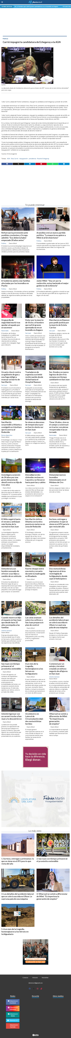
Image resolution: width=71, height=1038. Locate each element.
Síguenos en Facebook (14, 1002)
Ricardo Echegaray (43, 159)
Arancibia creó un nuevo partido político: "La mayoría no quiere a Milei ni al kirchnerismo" (51, 235)
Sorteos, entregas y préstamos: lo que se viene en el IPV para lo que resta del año (59, 523)
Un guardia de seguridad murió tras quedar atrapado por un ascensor (10, 324)
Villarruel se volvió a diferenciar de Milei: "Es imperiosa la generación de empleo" (58, 719)
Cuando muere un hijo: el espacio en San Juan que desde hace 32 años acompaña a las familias (11, 622)
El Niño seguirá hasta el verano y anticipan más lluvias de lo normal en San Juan (10, 523)
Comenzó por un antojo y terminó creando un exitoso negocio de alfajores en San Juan (58, 669)
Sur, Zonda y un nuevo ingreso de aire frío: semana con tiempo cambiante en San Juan (59, 376)
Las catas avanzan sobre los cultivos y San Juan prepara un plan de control (34, 621)
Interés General (6, 631)
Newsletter (45, 977)
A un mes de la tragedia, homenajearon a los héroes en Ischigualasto (34, 669)
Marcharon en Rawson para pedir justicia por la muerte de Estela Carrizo (59, 324)
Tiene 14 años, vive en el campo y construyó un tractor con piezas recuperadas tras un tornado (59, 427)
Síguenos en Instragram (14, 1008)
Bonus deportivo (6, 435)
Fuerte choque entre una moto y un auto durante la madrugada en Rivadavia (35, 572)
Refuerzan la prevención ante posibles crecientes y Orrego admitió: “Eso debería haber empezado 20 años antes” (14, 236)
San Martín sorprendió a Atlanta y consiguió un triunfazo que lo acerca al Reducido (11, 427)
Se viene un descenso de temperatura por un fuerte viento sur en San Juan (34, 426)
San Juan (28, 333)
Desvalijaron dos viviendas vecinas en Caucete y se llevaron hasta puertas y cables (35, 478)
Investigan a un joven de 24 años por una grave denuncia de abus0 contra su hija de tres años (11, 480)
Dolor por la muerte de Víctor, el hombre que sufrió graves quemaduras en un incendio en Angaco (34, 325)
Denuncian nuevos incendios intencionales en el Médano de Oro (57, 478)
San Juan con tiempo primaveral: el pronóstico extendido (11, 666)
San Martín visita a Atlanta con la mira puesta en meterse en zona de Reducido (35, 523)
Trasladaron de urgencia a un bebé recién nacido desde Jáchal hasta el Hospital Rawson (34, 377)
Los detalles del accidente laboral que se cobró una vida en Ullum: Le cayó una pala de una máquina (59, 622)
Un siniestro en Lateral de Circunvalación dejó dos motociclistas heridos (34, 719)
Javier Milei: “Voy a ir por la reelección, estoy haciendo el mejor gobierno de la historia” (53, 283)
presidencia (32, 159)
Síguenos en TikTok (14, 1015)
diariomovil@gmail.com (35, 983)
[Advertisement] (35, 22)
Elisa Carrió (14, 159)
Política (5, 39)
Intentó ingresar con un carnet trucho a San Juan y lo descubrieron (11, 716)
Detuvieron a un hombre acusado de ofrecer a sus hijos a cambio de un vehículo (11, 572)
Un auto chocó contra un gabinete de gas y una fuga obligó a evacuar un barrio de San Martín (11, 377)
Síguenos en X (13, 1020)
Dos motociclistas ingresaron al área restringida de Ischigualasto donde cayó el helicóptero (58, 573)
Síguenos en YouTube (14, 1026)
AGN (8, 159)
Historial (35, 977)
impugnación (23, 159)
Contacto (25, 977)
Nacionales (5, 331)
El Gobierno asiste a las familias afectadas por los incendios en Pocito (15, 283)
